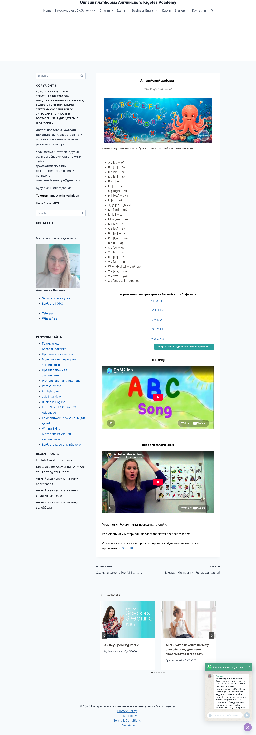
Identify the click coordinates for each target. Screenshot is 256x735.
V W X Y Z (158, 338)
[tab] (152, 672)
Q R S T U (158, 329)
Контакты (199, 10)
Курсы (166, 10)
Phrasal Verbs (51, 386)
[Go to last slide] (104, 635)
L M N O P (158, 319)
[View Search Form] (212, 10)
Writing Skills (51, 428)
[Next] (211, 635)
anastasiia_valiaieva (64, 195)
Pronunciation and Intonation (62, 380)
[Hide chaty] (248, 727)
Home (47, 10)
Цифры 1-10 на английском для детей (192, 569)
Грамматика (51, 343)
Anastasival (114, 651)
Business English (53, 402)
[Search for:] (61, 75)
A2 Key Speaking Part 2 (121, 645)
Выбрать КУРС (52, 303)
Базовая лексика (54, 349)
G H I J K (158, 310)
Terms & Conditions (127, 720)
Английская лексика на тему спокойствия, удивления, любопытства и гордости (187, 649)
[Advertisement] (128, 38)
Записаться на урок (56, 298)
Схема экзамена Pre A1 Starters (119, 569)
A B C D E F (158, 301)
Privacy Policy (127, 711)
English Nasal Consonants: (54, 460)
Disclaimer (128, 725)
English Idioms (52, 391)
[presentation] (127, 619)
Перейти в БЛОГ (48, 203)
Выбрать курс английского (61, 444)
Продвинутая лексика (58, 354)
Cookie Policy (127, 716)
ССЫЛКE (128, 548)
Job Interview (51, 396)
